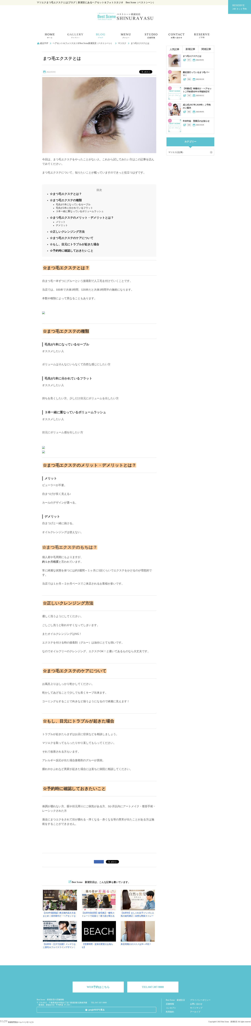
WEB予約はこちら (98, 986)
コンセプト (171, 1008)
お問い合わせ (196, 1004)
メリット (60, 222)
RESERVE (239, 7)
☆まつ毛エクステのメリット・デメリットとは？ (82, 217)
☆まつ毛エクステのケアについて (71, 238)
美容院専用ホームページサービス (21, 1022)
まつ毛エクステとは (192, 56)
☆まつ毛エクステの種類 (66, 200)
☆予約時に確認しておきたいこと (71, 250)
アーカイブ (195, 1012)
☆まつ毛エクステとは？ (66, 194)
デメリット (62, 225)
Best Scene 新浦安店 (175, 1000)
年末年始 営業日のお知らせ (196, 121)
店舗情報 (170, 1004)
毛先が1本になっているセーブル (73, 204)
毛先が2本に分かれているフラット (74, 208)
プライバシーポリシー (200, 1000)
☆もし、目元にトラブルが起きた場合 (74, 244)
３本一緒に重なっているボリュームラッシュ (80, 211)
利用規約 (170, 1012)
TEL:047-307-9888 (153, 986)
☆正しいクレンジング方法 (67, 231)
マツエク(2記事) (175, 152)
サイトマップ (196, 1008)
